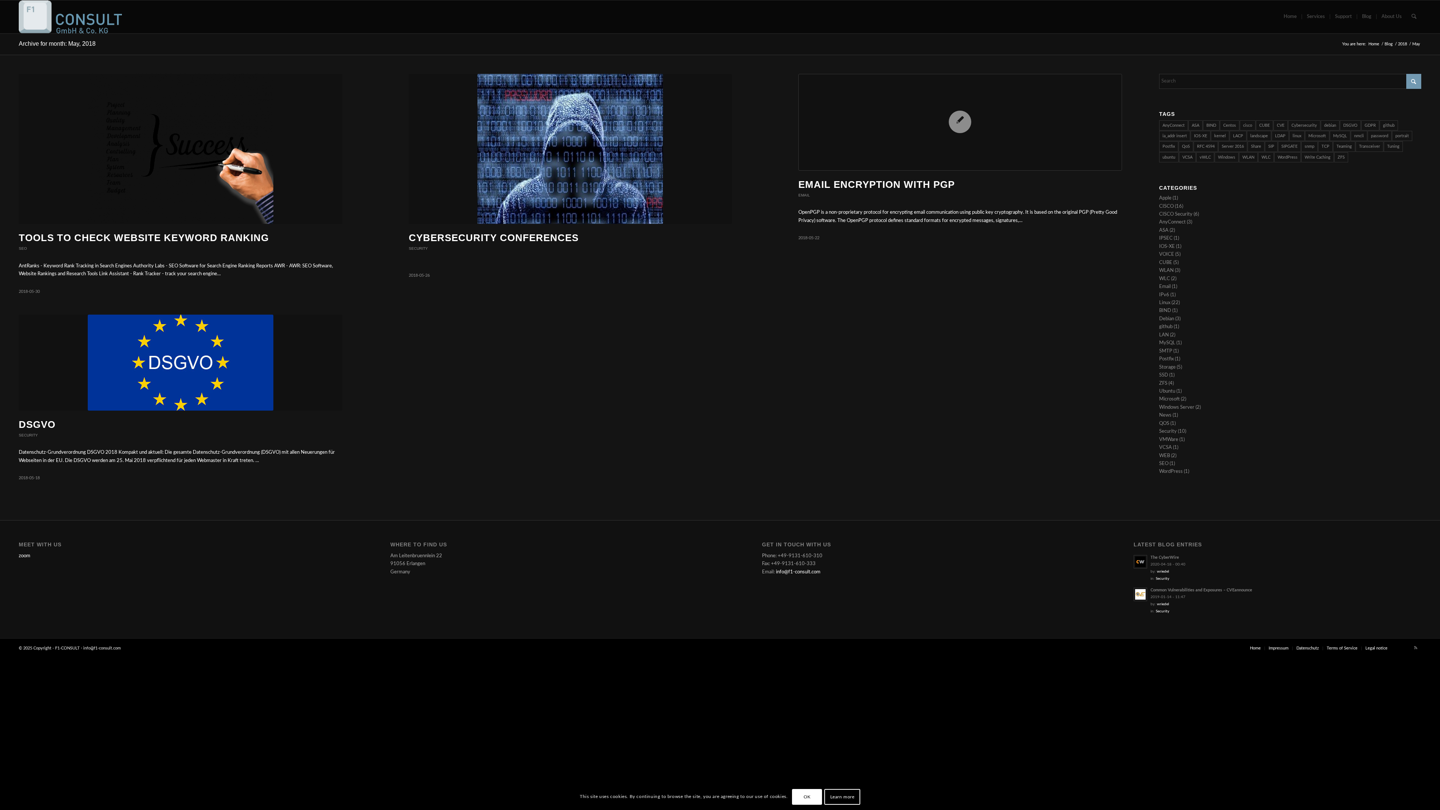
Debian (1166, 318)
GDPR (1370, 125)
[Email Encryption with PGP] (960, 122)
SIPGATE (1289, 146)
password (1379, 136)
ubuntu (1168, 157)
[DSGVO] (180, 363)
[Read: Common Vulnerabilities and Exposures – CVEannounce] (1140, 594)
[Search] (1414, 16)
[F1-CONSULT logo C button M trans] (70, 16)
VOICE (1166, 254)
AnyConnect (1173, 125)
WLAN (1248, 157)
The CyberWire (1164, 557)
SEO (23, 248)
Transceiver (1369, 146)
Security (418, 248)
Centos (1229, 125)
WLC (1266, 157)
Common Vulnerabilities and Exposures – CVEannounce (1201, 590)
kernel (1220, 136)
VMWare (1168, 439)
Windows (1226, 157)
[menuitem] (1290, 16)
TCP (1325, 146)
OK (807, 797)
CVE (1280, 125)
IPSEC (1166, 238)
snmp (1309, 146)
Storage (1167, 367)
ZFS (1341, 157)
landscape (1259, 136)
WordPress (1288, 157)
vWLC (1205, 157)
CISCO (1166, 206)
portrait (1402, 136)
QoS (1186, 146)
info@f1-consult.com (798, 572)
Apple (1165, 198)
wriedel (1163, 571)
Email (804, 195)
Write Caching (1317, 157)
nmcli (1359, 136)
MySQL (1340, 136)
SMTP (1165, 351)
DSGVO (37, 424)
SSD (1163, 375)
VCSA (1187, 157)
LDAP (1280, 136)
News (1165, 415)
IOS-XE (1200, 136)
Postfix (1168, 146)
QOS (1164, 423)
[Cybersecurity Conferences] (570, 149)
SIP (1271, 146)
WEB (1164, 455)
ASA (1195, 125)
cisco (1247, 125)
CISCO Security (1175, 214)
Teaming (1344, 146)
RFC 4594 (1206, 146)
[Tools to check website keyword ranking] (180, 149)
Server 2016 (1233, 146)
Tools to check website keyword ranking (144, 237)
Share (1256, 146)
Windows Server (1176, 407)
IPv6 (1164, 294)
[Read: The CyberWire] (1140, 561)
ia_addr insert (1174, 136)
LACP (1238, 136)
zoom (24, 556)
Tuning (1393, 146)
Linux (1164, 302)
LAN (1164, 335)
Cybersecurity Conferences (494, 237)
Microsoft (1317, 136)
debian (1330, 125)
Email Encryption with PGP (876, 184)
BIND (1211, 125)
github (1389, 125)
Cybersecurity (1304, 125)
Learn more (842, 797)
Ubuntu (1167, 391)
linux (1297, 136)
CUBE (1264, 125)
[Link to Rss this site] (1415, 648)
